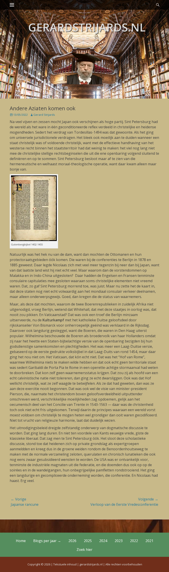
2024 (103, 540)
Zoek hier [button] (84, 549)
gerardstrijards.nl (86, 27)
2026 (72, 540)
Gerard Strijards (44, 115)
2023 (119, 540)
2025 (88, 540)
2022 (134, 540)
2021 (149, 540)
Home (21, 540)
